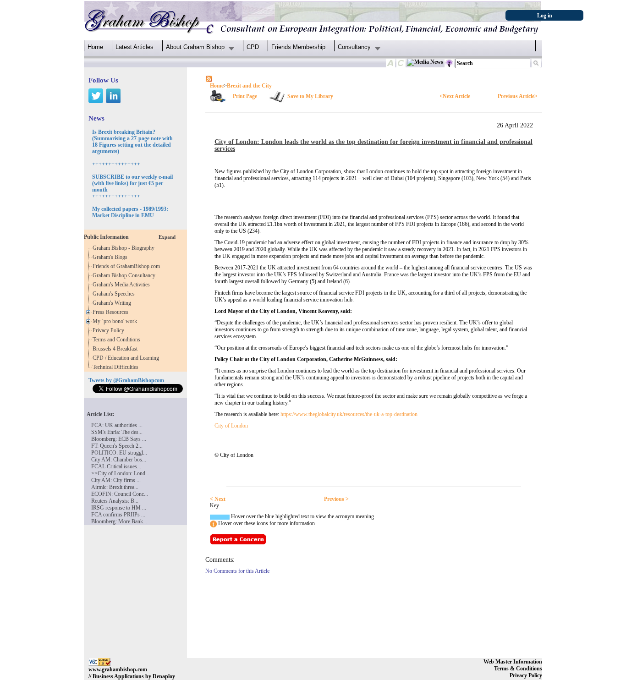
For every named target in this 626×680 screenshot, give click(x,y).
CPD (253, 47)
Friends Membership (298, 47)
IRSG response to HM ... (118, 508)
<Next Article (454, 96)
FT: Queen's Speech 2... (117, 446)
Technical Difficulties (117, 367)
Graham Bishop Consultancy (125, 275)
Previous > (336, 499)
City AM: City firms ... (116, 480)
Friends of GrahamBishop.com (128, 266)
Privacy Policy (110, 330)
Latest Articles (134, 47)
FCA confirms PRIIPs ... (118, 514)
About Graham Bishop (195, 47)
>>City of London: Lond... (120, 473)
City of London (231, 425)
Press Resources (112, 312)
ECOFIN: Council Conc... (119, 494)
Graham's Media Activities (123, 284)
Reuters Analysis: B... (114, 501)
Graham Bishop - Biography (125, 248)
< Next (217, 499)
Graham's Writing (113, 303)
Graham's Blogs (111, 257)
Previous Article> (518, 96)
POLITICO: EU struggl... (119, 453)
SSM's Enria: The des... (117, 432)
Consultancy (354, 47)
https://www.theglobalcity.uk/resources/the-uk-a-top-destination (348, 414)
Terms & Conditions (518, 668)
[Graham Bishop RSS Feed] (209, 78)
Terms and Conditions (118, 339)
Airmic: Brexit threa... (114, 487)
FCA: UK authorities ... (117, 425)
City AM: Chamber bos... (118, 459)
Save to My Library (310, 96)
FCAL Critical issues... (116, 466)
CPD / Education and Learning (128, 358)
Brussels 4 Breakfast (116, 348)
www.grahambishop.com (117, 669)
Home (95, 47)
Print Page (245, 96)
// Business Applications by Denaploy (131, 676)
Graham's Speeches (115, 294)
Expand (167, 237)
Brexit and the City (249, 85)
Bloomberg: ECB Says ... (118, 439)
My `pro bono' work (116, 321)
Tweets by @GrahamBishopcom (126, 380)
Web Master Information (512, 661)
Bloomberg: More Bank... (119, 521)
